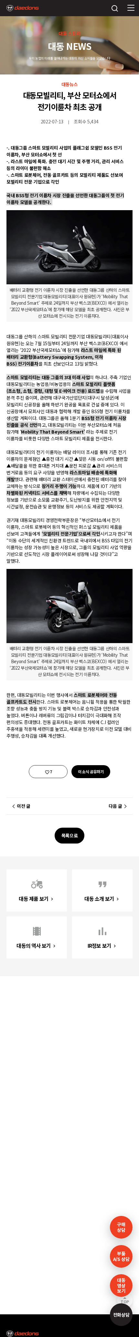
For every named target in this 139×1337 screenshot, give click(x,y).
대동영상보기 (121, 1285)
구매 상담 (121, 1227)
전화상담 (121, 1314)
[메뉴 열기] (131, 8)
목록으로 (69, 835)
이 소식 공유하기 (91, 771)
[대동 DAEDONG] (22, 8)
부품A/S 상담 (121, 1256)
